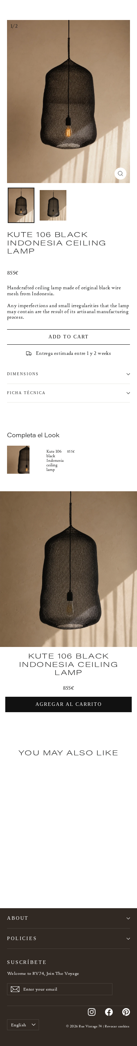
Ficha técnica (26, 393)
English (18, 1024)
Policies (22, 938)
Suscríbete (27, 962)
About (18, 918)
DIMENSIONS (23, 374)
